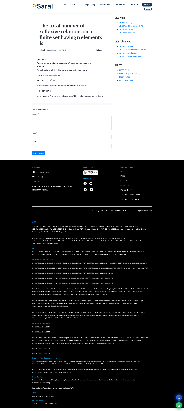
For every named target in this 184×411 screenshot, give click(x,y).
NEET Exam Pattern (81, 254)
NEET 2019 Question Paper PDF (43, 254)
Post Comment (38, 153)
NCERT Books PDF (41, 323)
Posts (122, 176)
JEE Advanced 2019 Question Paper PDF (105, 241)
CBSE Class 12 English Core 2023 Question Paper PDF (51, 361)
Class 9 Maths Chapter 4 (119, 300)
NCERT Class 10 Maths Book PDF (44, 340)
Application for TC (68, 388)
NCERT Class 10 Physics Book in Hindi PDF (127, 340)
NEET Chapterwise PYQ (129, 73)
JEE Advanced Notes (128, 53)
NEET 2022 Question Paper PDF (87, 252)
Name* (34, 133)
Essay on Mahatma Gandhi (125, 380)
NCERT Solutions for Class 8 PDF (43, 283)
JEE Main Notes (126, 29)
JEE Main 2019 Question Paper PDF (70, 229)
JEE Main (35, 226)
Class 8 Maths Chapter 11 (130, 315)
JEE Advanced (37, 238)
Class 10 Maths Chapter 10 (116, 291)
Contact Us (120, 5)
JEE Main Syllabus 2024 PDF (94, 229)
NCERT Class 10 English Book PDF (64, 338)
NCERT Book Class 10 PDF (41, 338)
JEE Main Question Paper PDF (50, 226)
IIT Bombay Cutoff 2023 (40, 232)
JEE (65, 5)
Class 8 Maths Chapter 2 (83, 312)
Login (148, 9)
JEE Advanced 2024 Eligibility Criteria (45, 243)
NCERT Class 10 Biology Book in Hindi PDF (100, 343)
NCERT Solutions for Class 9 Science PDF (99, 278)
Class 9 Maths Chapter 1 (66, 300)
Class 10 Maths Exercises (99, 294)
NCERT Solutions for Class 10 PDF (44, 273)
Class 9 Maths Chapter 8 (76, 303)
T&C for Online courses (130, 199)
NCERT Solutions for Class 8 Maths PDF (70, 283)
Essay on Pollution (108, 380)
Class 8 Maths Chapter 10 (112, 315)
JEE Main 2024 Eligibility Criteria (135, 229)
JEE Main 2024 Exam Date (113, 229)
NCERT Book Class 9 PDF (41, 349)
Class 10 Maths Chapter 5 (141, 289)
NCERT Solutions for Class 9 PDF (43, 278)
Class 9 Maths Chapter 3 (101, 300)
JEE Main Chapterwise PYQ (131, 26)
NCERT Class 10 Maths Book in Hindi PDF (71, 340)
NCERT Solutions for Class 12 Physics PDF (101, 263)
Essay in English (38, 380)
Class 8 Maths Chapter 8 (76, 315)
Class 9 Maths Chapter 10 (112, 303)
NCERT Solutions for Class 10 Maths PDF (71, 273)
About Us (134, 5)
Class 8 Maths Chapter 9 (94, 315)
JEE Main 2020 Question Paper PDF (44, 229)
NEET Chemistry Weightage (98, 254)
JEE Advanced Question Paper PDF (55, 238)
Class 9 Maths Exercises (59, 306)
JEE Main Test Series (128, 33)
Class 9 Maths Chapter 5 (136, 300)
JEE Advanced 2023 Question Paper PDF (82, 238)
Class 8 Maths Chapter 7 (58, 315)
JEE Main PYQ (125, 22)
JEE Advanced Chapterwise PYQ (133, 50)
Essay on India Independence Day (90, 380)
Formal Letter (47, 388)
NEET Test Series (126, 80)
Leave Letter (57, 388)
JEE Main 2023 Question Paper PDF (74, 226)
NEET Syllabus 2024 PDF (64, 254)
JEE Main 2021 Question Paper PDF (125, 226)
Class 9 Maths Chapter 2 (83, 300)
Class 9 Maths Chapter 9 (94, 303)
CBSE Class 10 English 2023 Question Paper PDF (119, 369)
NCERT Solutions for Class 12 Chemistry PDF (132, 263)
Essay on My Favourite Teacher (67, 380)
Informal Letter (37, 388)
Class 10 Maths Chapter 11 (135, 291)
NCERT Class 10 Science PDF (111, 338)
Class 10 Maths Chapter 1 (67, 289)
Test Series (105, 5)
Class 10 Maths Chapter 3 (104, 289)
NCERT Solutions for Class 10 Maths (45, 289)
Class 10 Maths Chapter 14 (80, 294)
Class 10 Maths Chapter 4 (123, 289)
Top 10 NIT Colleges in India (59, 232)
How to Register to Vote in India (43, 396)
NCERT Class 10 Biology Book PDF (71, 343)
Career (123, 171)
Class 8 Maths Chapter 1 (66, 312)
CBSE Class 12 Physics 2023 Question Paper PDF (122, 361)
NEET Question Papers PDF (42, 252)
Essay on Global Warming (41, 383)
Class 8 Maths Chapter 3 (101, 312)
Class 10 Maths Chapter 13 (61, 294)
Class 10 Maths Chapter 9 (97, 291)
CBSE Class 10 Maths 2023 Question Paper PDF (49, 369)
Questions (124, 185)
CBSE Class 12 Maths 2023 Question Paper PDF (88, 361)
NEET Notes (124, 77)
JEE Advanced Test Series (130, 57)
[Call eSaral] (179, 398)
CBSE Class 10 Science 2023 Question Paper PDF (84, 369)
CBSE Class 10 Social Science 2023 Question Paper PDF (52, 372)
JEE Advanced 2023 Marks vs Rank (131, 241)
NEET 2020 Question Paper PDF (133, 252)
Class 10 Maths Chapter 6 (41, 291)
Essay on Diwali (50, 380)
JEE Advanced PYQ (127, 46)
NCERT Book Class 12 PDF (41, 327)
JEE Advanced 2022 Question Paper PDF (111, 238)
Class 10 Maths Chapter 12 (41, 294)
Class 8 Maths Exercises (78, 318)
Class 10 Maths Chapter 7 (60, 291)
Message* (35, 114)
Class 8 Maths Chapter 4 (119, 312)
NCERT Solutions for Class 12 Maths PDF (71, 263)
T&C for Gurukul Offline (130, 195)
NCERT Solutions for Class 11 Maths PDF (71, 268)
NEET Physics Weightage (117, 254)
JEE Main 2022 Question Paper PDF (99, 226)
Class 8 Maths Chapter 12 (41, 318)
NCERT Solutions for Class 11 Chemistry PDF (132, 268)
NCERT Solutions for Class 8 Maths (44, 312)
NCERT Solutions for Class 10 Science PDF (102, 273)
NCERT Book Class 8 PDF (41, 354)
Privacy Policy (126, 190)
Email (34, 142)
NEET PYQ (124, 70)
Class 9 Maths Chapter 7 (58, 303)
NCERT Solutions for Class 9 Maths (44, 300)
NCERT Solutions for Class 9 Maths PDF (70, 278)
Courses (124, 181)
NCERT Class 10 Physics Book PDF (99, 340)
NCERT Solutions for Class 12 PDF (44, 263)
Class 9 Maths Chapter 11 (130, 303)
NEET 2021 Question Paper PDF (110, 252)
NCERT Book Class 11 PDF (41, 332)
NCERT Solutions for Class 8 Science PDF (99, 283)
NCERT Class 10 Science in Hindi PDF (136, 338)
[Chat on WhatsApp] (179, 405)
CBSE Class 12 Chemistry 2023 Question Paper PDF (50, 364)
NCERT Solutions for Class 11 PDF (44, 268)
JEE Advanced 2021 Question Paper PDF (46, 241)
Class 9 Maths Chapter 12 (41, 306)
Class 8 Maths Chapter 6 (40, 315)
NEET (74, 5)
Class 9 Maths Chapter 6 (40, 303)
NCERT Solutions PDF (42, 259)
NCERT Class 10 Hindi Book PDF (88, 338)
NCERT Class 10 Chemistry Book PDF (45, 343)
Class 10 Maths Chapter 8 (78, 291)
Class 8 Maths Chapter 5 (136, 312)
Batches (147, 5)
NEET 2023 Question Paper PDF (63, 252)
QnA (34, 393)
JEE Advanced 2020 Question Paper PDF (75, 241)
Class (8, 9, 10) (88, 5)
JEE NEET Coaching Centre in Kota (44, 403)
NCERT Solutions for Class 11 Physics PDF (101, 268)
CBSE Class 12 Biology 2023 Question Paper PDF (86, 364)
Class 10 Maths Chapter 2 (86, 289)
